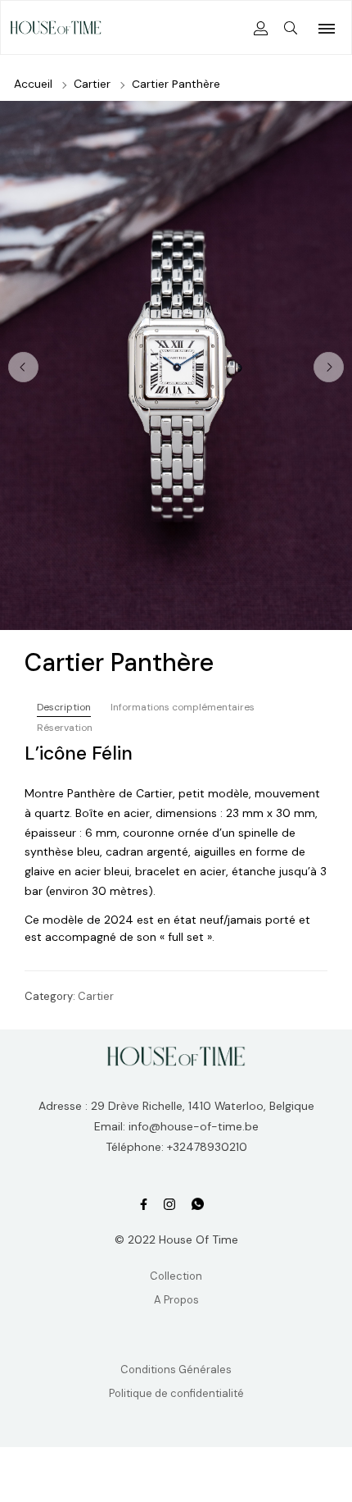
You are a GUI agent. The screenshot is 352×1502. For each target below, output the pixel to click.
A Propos (176, 1300)
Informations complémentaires (183, 707)
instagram (169, 1204)
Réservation (65, 727)
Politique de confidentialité (176, 1393)
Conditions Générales (176, 1369)
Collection (176, 1276)
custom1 (197, 1205)
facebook (143, 1204)
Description (64, 707)
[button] (329, 367)
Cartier (92, 83)
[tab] (64, 707)
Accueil (33, 83)
